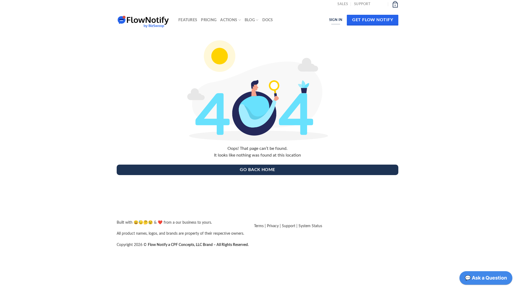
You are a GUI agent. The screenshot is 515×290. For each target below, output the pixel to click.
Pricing (208, 20)
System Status (310, 226)
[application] (486, 279)
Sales (342, 4)
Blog (250, 20)
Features (187, 20)
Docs (267, 20)
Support (362, 4)
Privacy (273, 226)
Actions (228, 20)
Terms (259, 226)
